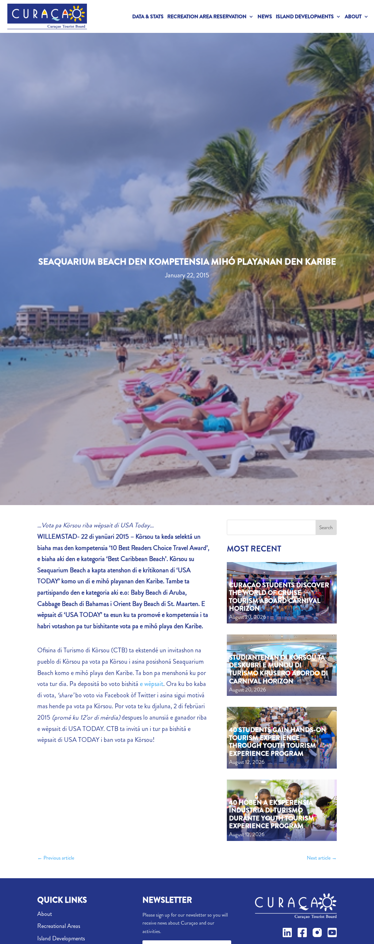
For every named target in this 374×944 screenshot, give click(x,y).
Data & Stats (148, 16)
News (264, 16)
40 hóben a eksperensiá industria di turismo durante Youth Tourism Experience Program (271, 814)
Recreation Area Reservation (207, 16)
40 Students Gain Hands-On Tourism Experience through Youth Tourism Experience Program (277, 741)
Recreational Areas (58, 926)
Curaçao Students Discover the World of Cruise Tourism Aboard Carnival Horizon (279, 597)
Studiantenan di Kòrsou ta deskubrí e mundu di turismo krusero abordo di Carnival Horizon (278, 669)
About (353, 16)
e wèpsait (151, 684)
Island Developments (305, 16)
